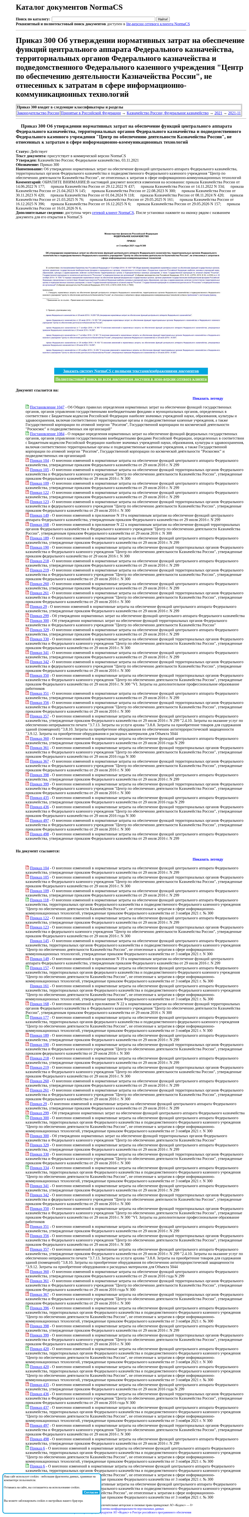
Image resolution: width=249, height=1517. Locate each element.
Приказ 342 (39, 662)
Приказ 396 (39, 1308)
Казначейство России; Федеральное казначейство (168, 113)
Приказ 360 (39, 738)
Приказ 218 (39, 561)
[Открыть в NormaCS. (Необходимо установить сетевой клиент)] (18, 126)
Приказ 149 (39, 515)
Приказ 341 (39, 653)
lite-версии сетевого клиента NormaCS (158, 24)
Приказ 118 (39, 900)
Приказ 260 (39, 584)
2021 (218, 113)
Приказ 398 (39, 775)
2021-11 (234, 113)
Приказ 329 (39, 630)
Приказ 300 (39, 621)
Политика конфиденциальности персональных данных (131, 1508)
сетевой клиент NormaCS (113, 213)
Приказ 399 (39, 784)
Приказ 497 (39, 820)
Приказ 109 (39, 483)
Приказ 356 (39, 703)
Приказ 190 (39, 547)
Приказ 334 (39, 1168)
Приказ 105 (39, 470)
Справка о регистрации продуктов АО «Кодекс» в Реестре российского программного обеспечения (131, 1512)
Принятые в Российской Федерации (91, 113)
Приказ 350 (39, 675)
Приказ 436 (39, 807)
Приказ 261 (39, 593)
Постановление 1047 (47, 407)
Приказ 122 (39, 492)
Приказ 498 (39, 834)
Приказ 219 (39, 570)
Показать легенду (208, 398)
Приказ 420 (39, 1349)
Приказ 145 (39, 941)
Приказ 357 (39, 716)
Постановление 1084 (47, 434)
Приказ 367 (39, 761)
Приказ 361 (39, 748)
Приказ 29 (38, 606)
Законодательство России (38, 113)
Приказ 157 (39, 968)
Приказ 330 (39, 639)
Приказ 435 (39, 798)
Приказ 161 (39, 986)
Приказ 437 (39, 1407)
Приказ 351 (39, 693)
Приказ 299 (39, 616)
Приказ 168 (39, 524)
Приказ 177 (39, 1017)
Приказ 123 (39, 502)
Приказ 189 (39, 538)
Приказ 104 (39, 460)
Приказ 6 (37, 1448)
